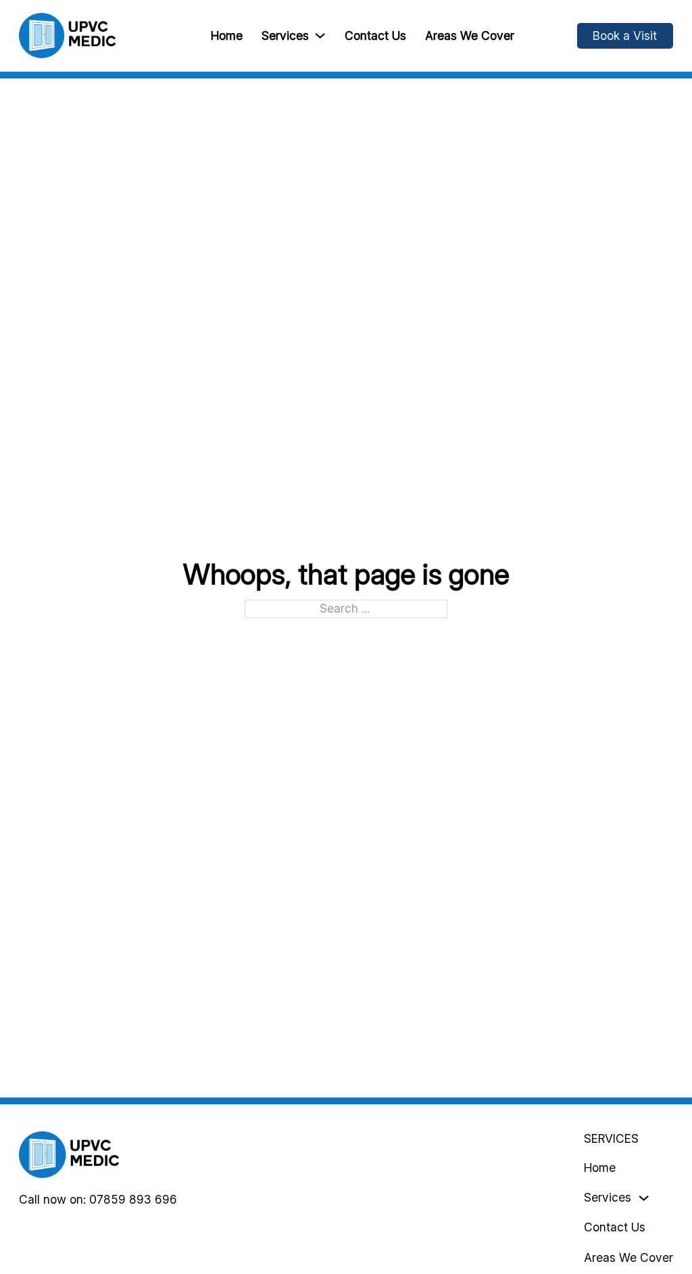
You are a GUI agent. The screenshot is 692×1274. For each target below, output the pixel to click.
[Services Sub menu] (320, 35)
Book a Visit (625, 35)
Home (227, 35)
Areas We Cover (469, 35)
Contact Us (375, 35)
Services (285, 35)
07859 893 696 (133, 1199)
